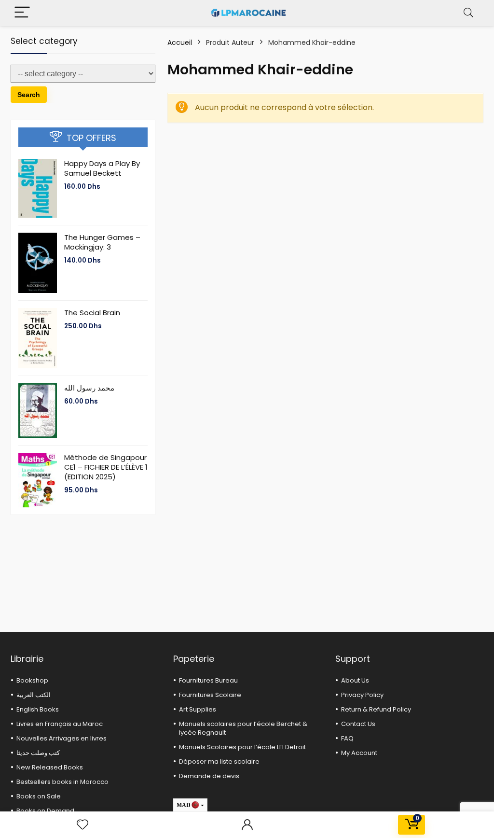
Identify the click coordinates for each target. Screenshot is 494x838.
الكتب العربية (33, 694)
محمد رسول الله (89, 388)
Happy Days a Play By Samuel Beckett (102, 168)
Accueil (179, 42)
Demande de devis (209, 776)
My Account (359, 752)
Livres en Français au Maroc (59, 723)
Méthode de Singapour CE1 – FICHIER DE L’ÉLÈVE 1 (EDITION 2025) (106, 467)
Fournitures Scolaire (210, 694)
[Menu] (22, 13)
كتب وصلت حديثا (38, 752)
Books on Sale (38, 796)
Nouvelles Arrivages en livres (61, 738)
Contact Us (358, 723)
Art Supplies (197, 709)
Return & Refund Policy (376, 709)
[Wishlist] (82, 825)
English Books (37, 709)
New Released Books (49, 767)
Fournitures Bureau (208, 680)
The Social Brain (92, 312)
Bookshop (32, 680)
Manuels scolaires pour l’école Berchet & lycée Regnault (243, 728)
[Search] (468, 13)
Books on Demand (45, 810)
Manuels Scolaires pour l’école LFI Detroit (242, 747)
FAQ (347, 738)
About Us (355, 680)
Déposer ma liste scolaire (219, 761)
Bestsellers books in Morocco (62, 781)
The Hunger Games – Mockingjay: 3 (102, 242)
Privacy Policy (362, 694)
